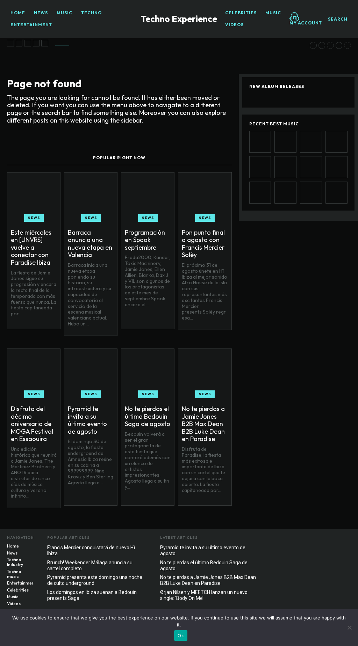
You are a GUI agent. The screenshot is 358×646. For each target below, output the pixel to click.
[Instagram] (332, 539)
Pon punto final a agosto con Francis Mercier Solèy (203, 243)
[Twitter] (346, 539)
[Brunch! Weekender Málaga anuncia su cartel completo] (311, 192)
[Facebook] (318, 539)
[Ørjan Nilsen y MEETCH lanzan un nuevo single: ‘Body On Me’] (339, 45)
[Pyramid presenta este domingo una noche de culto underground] (336, 192)
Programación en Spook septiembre (145, 239)
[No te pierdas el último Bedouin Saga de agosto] (322, 45)
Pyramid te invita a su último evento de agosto (87, 420)
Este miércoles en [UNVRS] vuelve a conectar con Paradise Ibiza (31, 247)
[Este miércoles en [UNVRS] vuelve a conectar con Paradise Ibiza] (10, 43)
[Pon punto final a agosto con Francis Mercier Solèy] (36, 43)
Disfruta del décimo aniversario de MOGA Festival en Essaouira (32, 424)
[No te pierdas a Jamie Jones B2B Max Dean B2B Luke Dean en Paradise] (330, 45)
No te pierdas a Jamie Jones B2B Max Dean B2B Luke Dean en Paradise (203, 424)
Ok (181, 635)
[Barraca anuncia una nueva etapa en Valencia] (19, 43)
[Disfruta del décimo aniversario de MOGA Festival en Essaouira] (45, 43)
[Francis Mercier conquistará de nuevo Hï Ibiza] (347, 45)
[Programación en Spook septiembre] (27, 43)
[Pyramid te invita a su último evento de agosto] (313, 45)
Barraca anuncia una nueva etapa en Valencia (90, 243)
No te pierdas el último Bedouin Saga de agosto (147, 416)
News (34, 217)
